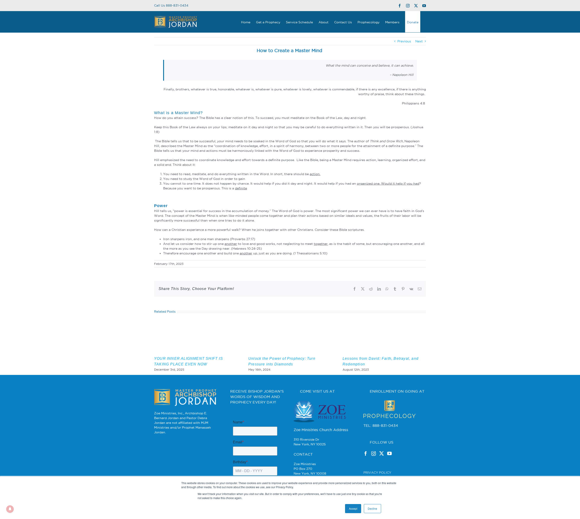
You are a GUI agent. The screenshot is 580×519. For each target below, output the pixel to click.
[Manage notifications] (10, 509)
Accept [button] (353, 508)
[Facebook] (365, 453)
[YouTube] (389, 453)
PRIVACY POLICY (377, 472)
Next (419, 41)
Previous (404, 41)
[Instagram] (373, 453)
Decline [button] (372, 508)
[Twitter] (381, 453)
